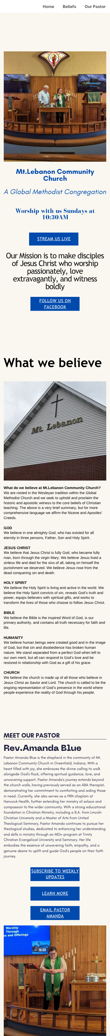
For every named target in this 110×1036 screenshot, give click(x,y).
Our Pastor (95, 6)
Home (48, 6)
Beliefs (69, 6)
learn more (55, 893)
